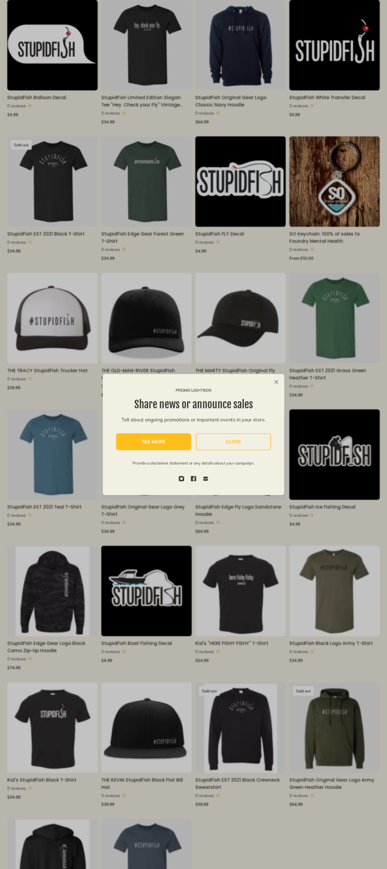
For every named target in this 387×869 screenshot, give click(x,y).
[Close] (276, 381)
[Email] (206, 479)
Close (233, 441)
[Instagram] (181, 479)
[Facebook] (193, 479)
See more (153, 441)
